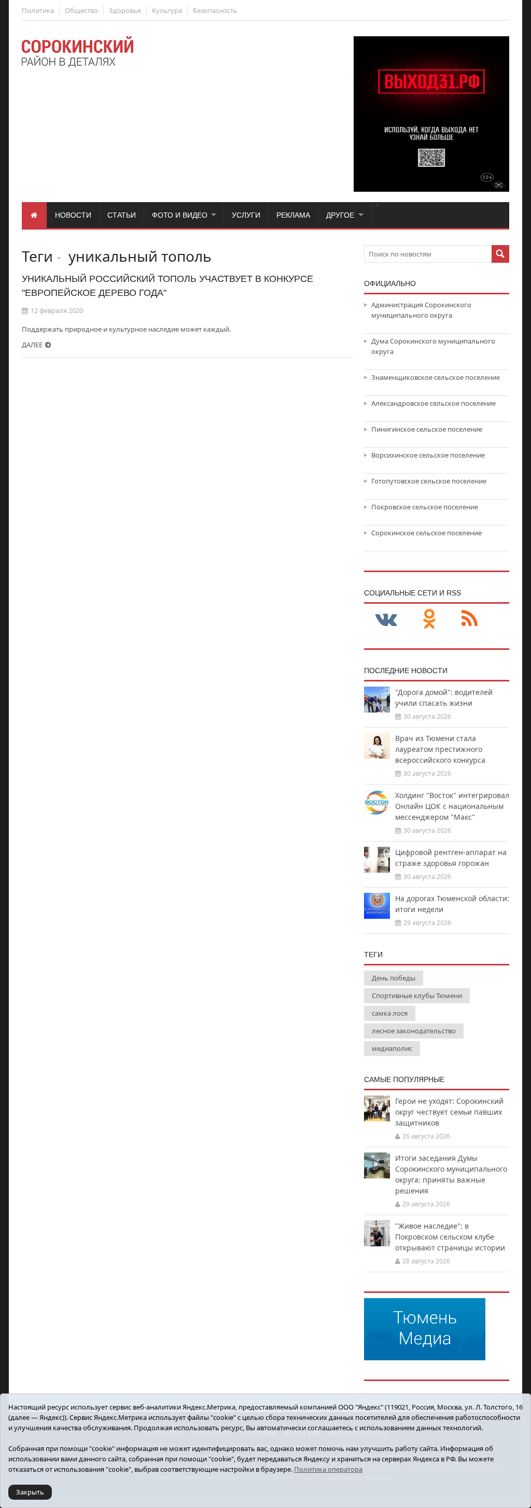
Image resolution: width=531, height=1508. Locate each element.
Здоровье (125, 10)
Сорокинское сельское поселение (426, 532)
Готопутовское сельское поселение (428, 481)
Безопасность (215, 10)
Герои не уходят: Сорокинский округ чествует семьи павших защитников (449, 1112)
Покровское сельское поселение (424, 506)
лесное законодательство (414, 1030)
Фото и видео (179, 215)
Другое (340, 215)
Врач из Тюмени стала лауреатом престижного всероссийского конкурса (440, 749)
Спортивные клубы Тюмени (417, 995)
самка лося (390, 1013)
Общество (81, 10)
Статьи (121, 215)
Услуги (246, 215)
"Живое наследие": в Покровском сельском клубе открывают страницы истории (450, 1237)
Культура (167, 10)
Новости (73, 215)
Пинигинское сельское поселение (426, 429)
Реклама (293, 215)
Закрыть (30, 1492)
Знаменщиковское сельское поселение (435, 377)
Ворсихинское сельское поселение (428, 455)
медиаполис (392, 1048)
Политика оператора (328, 1469)
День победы (393, 978)
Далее (32, 344)
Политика (38, 10)
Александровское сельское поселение (433, 403)
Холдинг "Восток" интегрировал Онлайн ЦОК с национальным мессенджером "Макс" (452, 806)
